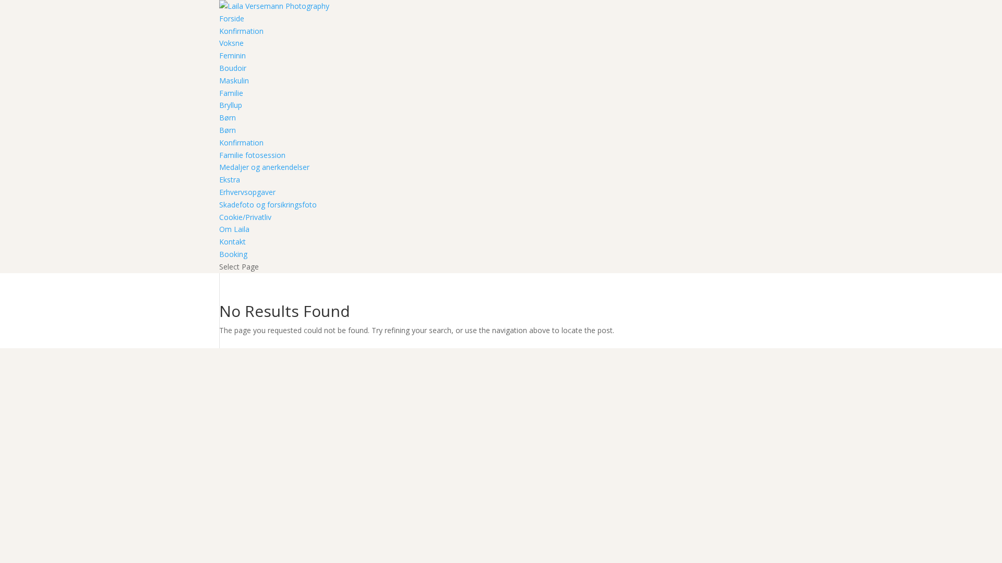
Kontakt (232, 242)
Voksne (231, 43)
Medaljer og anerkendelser (264, 167)
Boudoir (232, 68)
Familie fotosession (252, 155)
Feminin (232, 55)
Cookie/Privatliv (245, 217)
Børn (227, 118)
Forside (231, 18)
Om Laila (234, 229)
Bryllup (230, 105)
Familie (231, 93)
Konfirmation (241, 31)
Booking (233, 254)
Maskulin (234, 80)
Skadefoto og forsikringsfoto (268, 205)
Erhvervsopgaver (247, 192)
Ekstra (229, 180)
